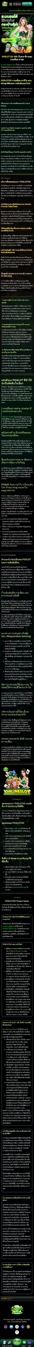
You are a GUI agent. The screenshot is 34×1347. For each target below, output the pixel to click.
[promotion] (10, 1342)
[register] (29, 1342)
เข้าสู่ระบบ (4, 1346)
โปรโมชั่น (9, 1346)
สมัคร (29, 1346)
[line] (24, 1342)
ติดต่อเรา (24, 1346)
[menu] (10, 4)
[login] (4, 1342)
